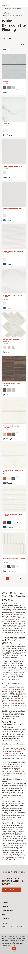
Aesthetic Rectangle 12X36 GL (12, 166)
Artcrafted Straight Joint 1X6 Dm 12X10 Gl (13, 515)
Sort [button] (21, 44)
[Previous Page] (4, 578)
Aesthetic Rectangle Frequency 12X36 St (13, 252)
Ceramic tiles (6, 689)
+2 (17, 87)
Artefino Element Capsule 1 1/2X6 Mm (14, 559)
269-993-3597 (5, 5)
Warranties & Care (7, 910)
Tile (20, 12)
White (4, 49)
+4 (17, 434)
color (3, 648)
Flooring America (6, 12)
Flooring (14, 12)
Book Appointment (12, 890)
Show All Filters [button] (8, 39)
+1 (17, 347)
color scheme (17, 771)
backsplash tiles (18, 750)
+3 (17, 566)
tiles (9, 715)
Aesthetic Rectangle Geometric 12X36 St (13, 296)
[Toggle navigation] (24, 5)
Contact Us (5, 918)
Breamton (6, 81)
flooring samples (7, 854)
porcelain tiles (15, 700)
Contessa (6, 123)
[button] (7, 49)
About (4, 914)
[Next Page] (23, 578)
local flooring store (13, 620)
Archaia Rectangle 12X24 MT (12, 383)
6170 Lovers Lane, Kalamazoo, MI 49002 (12, 926)
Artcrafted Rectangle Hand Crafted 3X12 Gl (11, 426)
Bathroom (6, 13)
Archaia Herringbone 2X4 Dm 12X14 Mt (12, 340)
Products (5, 902)
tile (3, 647)
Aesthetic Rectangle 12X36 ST (12, 208)
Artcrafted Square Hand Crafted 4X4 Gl (13, 471)
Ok (14, 948)
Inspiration (5, 906)
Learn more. (11, 945)
